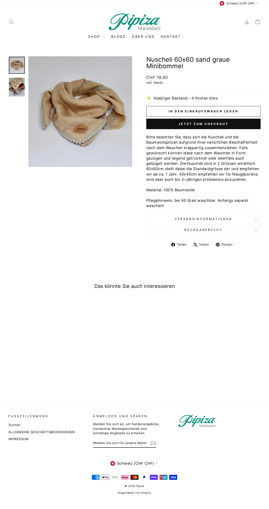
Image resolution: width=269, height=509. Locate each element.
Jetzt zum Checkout (203, 124)
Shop (95, 36)
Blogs (118, 36)
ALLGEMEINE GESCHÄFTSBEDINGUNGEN (41, 432)
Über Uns (143, 36)
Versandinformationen (203, 219)
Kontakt (171, 36)
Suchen (14, 425)
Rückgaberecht (203, 230)
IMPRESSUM (18, 439)
